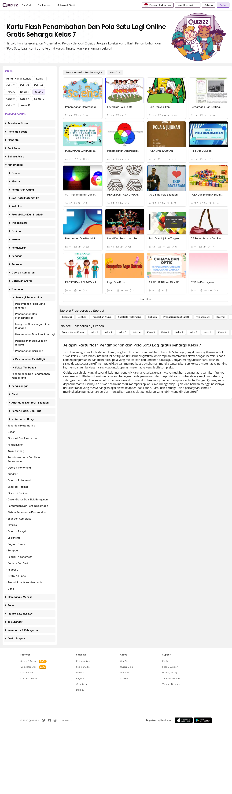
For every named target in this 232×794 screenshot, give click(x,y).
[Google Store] (203, 720)
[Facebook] (49, 720)
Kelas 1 (40, 78)
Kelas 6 (24, 92)
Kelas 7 (38, 92)
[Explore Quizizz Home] (10, 5)
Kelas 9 (24, 98)
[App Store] (184, 720)
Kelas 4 (38, 85)
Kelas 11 (10, 105)
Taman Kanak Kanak (18, 78)
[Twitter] (43, 720)
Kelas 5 (10, 92)
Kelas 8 (10, 98)
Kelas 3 (24, 85)
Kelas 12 (25, 105)
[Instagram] (55, 720)
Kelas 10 (39, 98)
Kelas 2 (10, 85)
